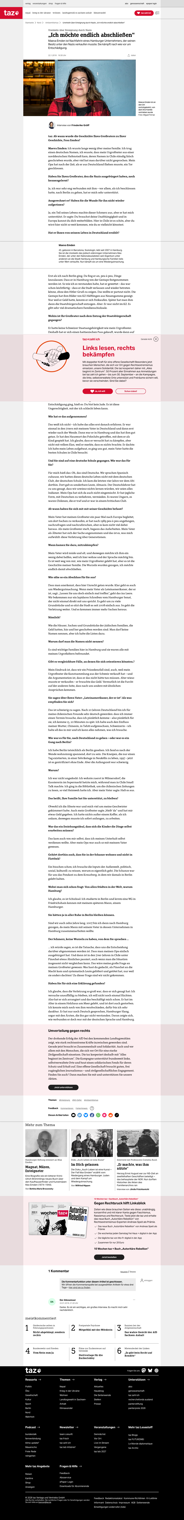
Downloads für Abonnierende (74, 1486)
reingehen (30, 1455)
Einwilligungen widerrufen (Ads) (110, 1507)
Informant (99, 1502)
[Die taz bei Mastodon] (144, 1372)
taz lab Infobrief (67, 1447)
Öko (27, 1390)
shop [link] (51, 3)
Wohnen (64, 1395)
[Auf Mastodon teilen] (79, 1115)
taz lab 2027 (100, 1451)
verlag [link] (28, 3)
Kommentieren (67, 1108)
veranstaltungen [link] (40, 3)
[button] (157, 13)
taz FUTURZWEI (136, 1439)
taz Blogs (133, 1435)
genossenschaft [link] (137, 3)
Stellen (97, 1399)
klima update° (32, 1442)
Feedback (65, 1473)
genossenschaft (136, 1390)
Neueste (124, 1272)
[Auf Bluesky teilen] (86, 1115)
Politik (28, 1386)
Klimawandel (66, 1408)
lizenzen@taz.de (44, 1502)
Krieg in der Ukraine (69, 1390)
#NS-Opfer (77, 1100)
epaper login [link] (151, 3)
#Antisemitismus (91, 1100)
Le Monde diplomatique (140, 1443)
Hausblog (99, 1390)
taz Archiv (133, 1448)
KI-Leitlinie (151, 1498)
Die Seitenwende (102, 1395)
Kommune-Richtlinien (135, 1498)
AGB (133, 1502)
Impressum (125, 1502)
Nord (39, 23)
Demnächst (99, 1434)
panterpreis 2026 (137, 1408)
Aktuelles (98, 1386)
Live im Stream (101, 1442)
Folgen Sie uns (133, 1371)
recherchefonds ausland (140, 1399)
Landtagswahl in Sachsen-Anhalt (73, 1401)
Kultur (28, 1399)
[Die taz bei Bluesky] (150, 1372)
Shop (28, 1482)
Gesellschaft (31, 1395)
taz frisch (64, 1438)
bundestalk (31, 1434)
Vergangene (100, 1447)
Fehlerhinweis (82, 1108)
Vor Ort (97, 1438)
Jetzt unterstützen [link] (63, 1087)
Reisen (28, 1474)
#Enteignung (64, 1100)
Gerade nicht (146, 339)
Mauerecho (31, 1447)
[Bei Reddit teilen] (110, 1115)
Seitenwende (143, 1502)
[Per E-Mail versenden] (73, 1115)
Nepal (62, 1386)
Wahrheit (29, 1416)
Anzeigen (30, 1487)
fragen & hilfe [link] (60, 3)
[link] (28, 13)
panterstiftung (135, 1403)
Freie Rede (30, 1451)
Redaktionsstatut (114, 1498)
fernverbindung (33, 1438)
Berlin (28, 1408)
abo (130, 1386)
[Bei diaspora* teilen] (104, 1115)
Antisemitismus (51, 23)
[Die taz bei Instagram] (156, 1372)
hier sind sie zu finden (79, 1287)
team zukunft (66, 1434)
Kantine (29, 1478)
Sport (28, 1403)
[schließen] (156, 339)
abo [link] (126, 3)
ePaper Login (66, 1481)
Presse (97, 1403)
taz (33, 1370)
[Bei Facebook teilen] (92, 1115)
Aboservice (65, 1477)
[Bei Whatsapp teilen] (98, 1115)
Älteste (133, 1272)
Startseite (29, 23)
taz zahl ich (133, 1395)
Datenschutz (111, 1502)
